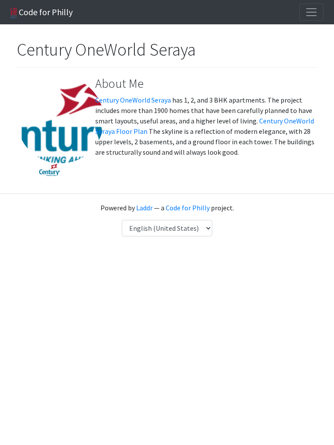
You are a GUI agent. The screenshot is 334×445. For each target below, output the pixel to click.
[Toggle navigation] (311, 12)
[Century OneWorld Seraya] (49, 168)
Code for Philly (45, 12)
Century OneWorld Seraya (133, 100)
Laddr (144, 207)
